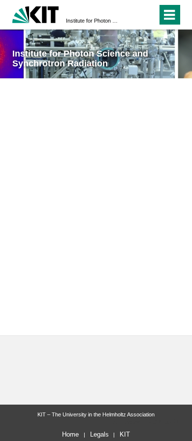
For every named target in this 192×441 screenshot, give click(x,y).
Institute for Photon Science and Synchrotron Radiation (93, 21)
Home (70, 434)
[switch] (148, 14)
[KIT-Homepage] (35, 13)
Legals (99, 434)
